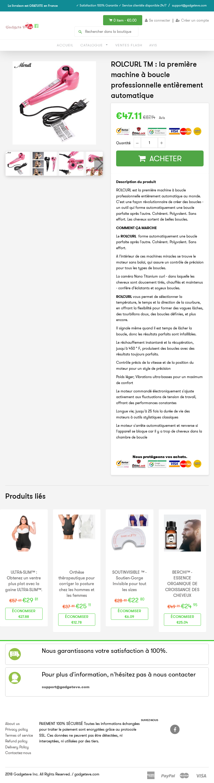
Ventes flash (128, 45)
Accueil (65, 45)
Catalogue (92, 45)
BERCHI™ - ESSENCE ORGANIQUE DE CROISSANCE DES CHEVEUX (182, 583)
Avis (153, 45)
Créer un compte (195, 20)
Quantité (123, 143)
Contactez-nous (18, 752)
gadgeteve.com (86, 774)
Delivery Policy (17, 747)
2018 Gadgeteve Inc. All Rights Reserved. (38, 774)
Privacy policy (16, 729)
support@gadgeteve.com (189, 5)
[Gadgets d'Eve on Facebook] (175, 729)
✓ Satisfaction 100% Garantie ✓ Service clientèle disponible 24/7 (121, 5)
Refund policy (16, 741)
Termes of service (19, 735)
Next (98, 163)
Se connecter (159, 20)
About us (12, 723)
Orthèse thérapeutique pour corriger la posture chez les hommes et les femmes (76, 583)
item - (125, 20)
